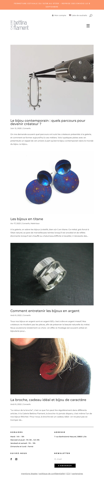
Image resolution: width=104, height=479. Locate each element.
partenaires (77, 473)
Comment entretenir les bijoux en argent (45, 311)
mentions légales (29, 473)
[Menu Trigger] (88, 25)
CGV (68, 473)
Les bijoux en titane (26, 219)
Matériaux (35, 223)
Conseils (27, 128)
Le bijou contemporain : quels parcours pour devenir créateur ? (47, 122)
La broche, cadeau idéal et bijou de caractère (48, 400)
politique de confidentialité (52, 473)
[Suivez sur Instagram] (16, 459)
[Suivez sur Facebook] (11, 459)
